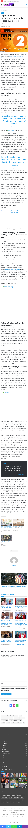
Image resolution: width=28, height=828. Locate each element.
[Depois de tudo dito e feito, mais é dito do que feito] (6, 522)
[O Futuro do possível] (6, 538)
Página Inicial (5, 814)
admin (4, 24)
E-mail (3, 678)
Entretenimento (5, 720)
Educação (22, 718)
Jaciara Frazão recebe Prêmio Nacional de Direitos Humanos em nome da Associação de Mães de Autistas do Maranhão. (21, 624)
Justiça (11, 720)
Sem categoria (18, 722)
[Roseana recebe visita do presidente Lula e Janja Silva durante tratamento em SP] (7, 634)
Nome (2, 673)
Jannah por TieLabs (7, 810)
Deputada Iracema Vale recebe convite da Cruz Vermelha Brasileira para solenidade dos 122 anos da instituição (21, 641)
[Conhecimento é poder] (18, 522)
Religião (8, 722)
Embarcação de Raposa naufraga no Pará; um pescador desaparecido (21, 607)
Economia (16, 718)
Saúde (13, 722)
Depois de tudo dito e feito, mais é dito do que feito (6, 527)
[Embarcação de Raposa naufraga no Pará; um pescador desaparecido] (21, 601)
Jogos (22, 797)
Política (3, 722)
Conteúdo (14, 551)
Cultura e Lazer (10, 718)
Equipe (10, 797)
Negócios (3, 802)
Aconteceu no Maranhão (6, 715)
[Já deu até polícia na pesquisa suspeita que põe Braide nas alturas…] (23, 775)
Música (20, 720)
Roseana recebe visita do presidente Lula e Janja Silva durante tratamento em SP (6, 641)
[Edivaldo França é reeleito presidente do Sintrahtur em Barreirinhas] (14, 785)
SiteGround (14, 812)
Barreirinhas (15, 715)
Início (3, 10)
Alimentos (4, 795)
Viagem (19, 802)
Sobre (8, 802)
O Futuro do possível (5, 541)
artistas (8, 795)
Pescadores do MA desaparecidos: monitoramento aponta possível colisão (7, 622)
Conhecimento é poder (18, 526)
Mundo (15, 720)
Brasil (6, 10)
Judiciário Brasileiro (5, 799)
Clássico (13, 795)
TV (23, 722)
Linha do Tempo (14, 799)
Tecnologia (13, 802)
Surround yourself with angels (12, 269)
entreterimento (4, 797)
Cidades (3, 718)
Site (2, 683)
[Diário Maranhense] (8, 4)
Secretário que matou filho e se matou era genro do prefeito (6, 607)
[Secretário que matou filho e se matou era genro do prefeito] (7, 601)
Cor (23, 795)
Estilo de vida (16, 797)
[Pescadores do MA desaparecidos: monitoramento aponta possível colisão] (7, 615)
